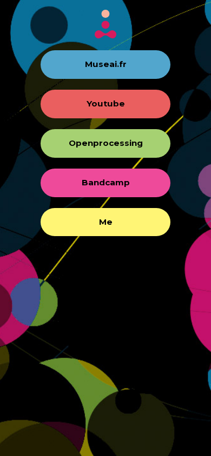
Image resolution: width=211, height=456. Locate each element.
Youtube (106, 103)
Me (106, 222)
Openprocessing (106, 143)
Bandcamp (106, 182)
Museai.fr (106, 64)
